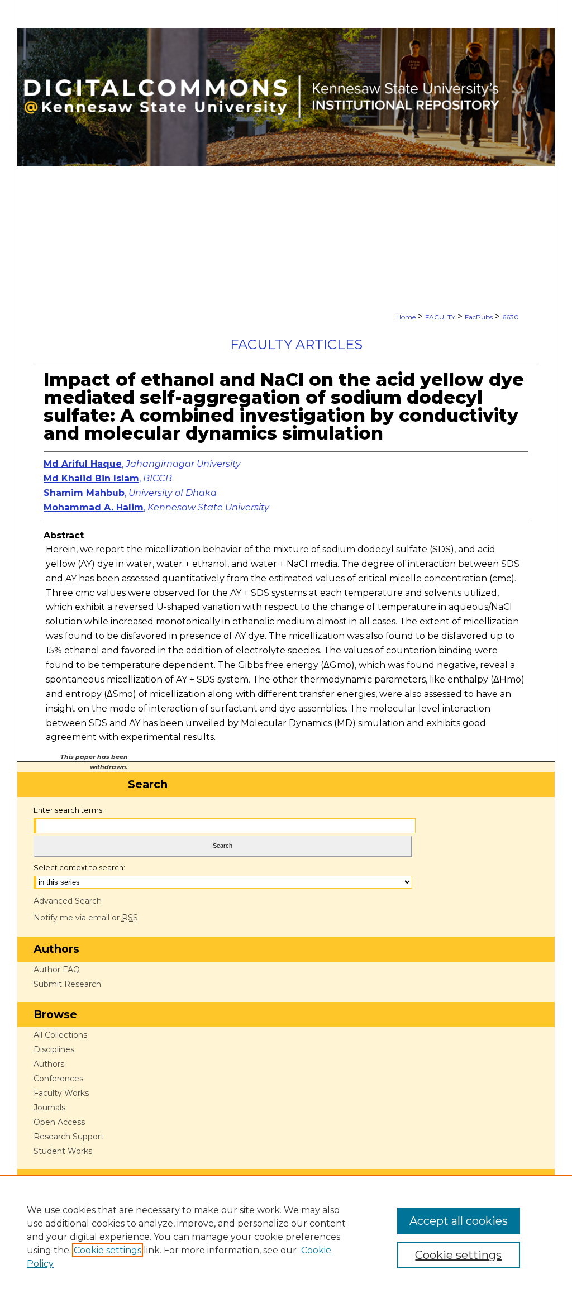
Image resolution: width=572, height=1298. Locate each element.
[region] (286, 1236)
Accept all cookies (458, 1221)
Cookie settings (107, 1250)
